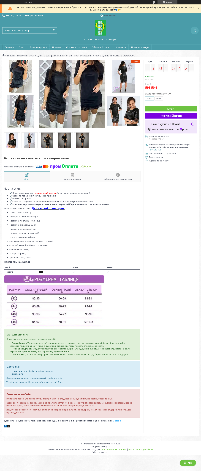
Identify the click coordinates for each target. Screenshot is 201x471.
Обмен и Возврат (101, 47)
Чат (190, 463)
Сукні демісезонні (83, 55)
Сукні (31, 55)
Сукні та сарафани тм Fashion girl (54, 55)
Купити (171, 108)
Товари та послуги (17, 55)
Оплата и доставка (76, 47)
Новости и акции (140, 47)
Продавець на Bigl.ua (100, 446)
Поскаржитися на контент (114, 449)
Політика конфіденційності (140, 449)
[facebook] (5, 426)
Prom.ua (116, 443)
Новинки (56, 47)
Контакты (121, 47)
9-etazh (117, 420)
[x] (8, 426)
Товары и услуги (38, 47)
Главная (9, 47)
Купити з (166, 115)
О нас (22, 47)
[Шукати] (54, 30)
